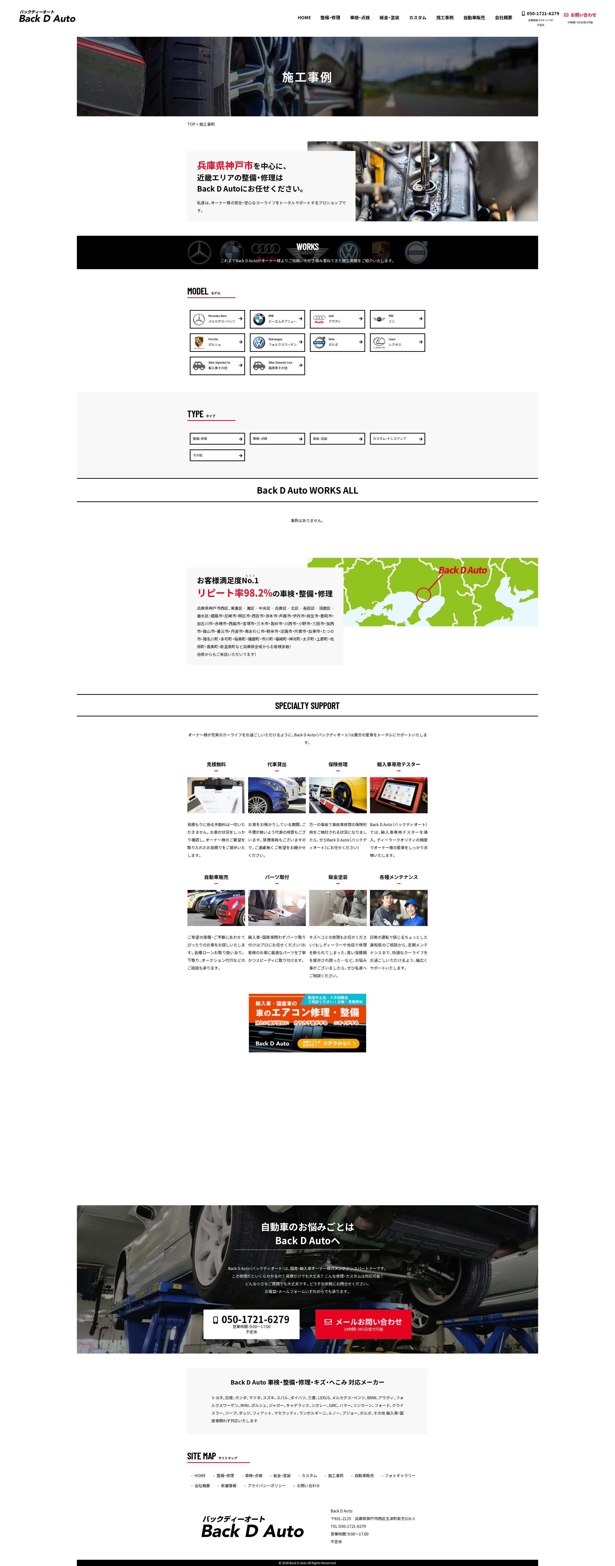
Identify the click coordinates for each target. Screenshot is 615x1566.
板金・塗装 (389, 17)
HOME (304, 17)
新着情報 (228, 1485)
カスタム (417, 17)
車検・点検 (360, 17)
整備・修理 (330, 17)
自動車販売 (474, 17)
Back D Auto (298, 1562)
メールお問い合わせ (368, 1324)
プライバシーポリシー (266, 1485)
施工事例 (445, 17)
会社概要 (503, 17)
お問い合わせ (582, 18)
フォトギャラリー (400, 1475)
